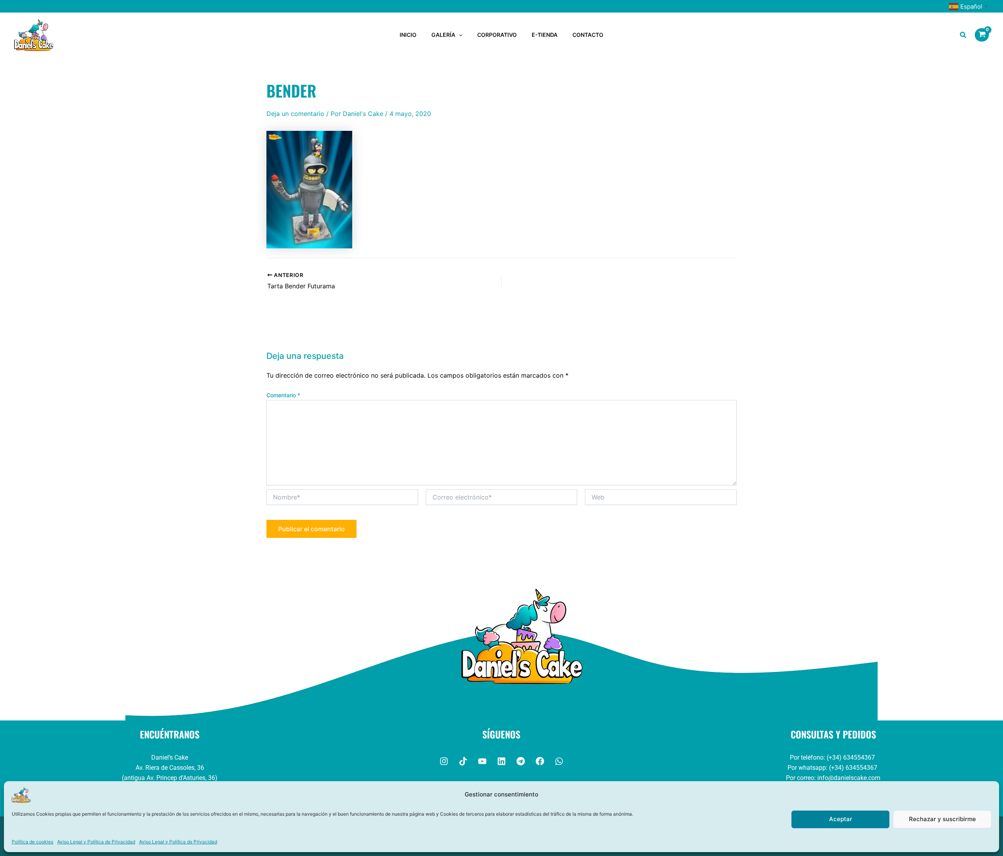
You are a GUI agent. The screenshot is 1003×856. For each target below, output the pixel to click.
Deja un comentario (295, 114)
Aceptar (840, 819)
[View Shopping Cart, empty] (982, 35)
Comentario (283, 395)
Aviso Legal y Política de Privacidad (96, 842)
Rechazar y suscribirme (942, 819)
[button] (458, 35)
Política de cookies (32, 842)
